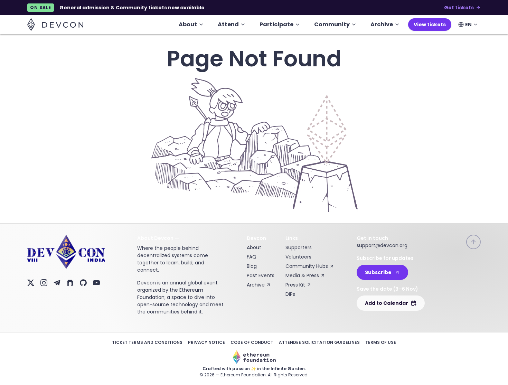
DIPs (290, 294)
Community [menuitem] (332, 24)
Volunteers (298, 256)
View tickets (430, 24)
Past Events (260, 275)
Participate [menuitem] (276, 24)
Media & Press (302, 275)
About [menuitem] (188, 24)
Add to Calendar (386, 303)
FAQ (251, 256)
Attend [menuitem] (228, 24)
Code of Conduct (252, 342)
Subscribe (378, 272)
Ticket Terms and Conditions (147, 342)
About (254, 247)
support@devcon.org (382, 245)
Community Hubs (306, 266)
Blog (252, 266)
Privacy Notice (206, 342)
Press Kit (295, 284)
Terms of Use (380, 342)
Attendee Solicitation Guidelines (319, 342)
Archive (256, 284)
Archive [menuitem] (381, 24)
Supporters (298, 247)
